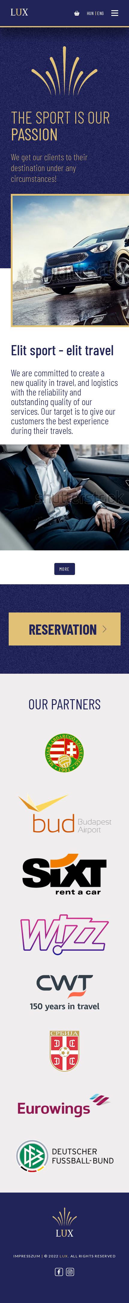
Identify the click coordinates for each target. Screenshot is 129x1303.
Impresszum (27, 1256)
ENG (100, 13)
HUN (90, 13)
